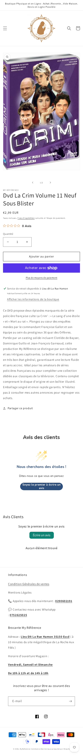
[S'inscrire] (70, 701)
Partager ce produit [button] (20, 408)
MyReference (25, 749)
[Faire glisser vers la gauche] (32, 182)
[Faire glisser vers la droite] (50, 182)
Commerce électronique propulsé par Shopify (50, 749)
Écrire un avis (41, 535)
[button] (5, 28)
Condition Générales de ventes (28, 584)
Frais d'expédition (26, 218)
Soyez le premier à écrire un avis (41, 486)
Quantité (8, 234)
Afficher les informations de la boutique (33, 299)
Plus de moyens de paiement (41, 277)
